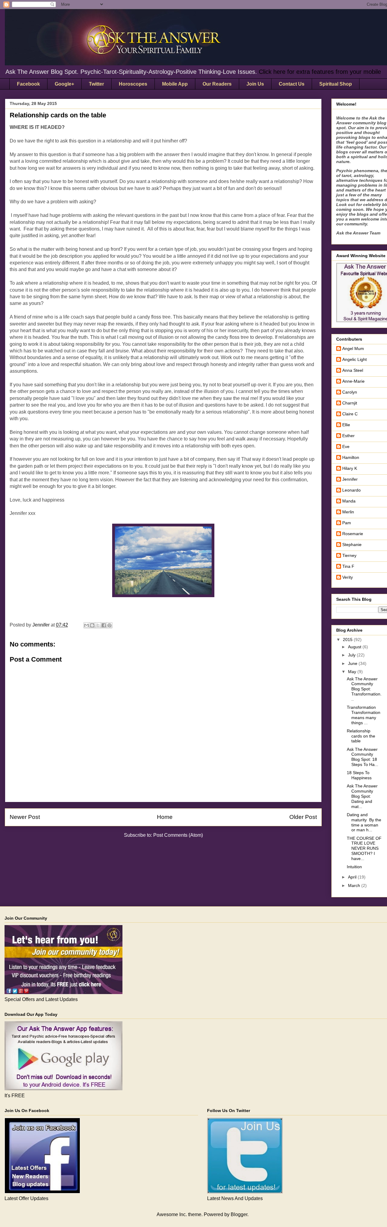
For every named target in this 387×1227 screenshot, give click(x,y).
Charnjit (349, 403)
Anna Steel (352, 370)
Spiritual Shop (335, 84)
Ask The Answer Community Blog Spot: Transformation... (364, 689)
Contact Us (291, 84)
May (352, 671)
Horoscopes (133, 84)
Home (165, 817)
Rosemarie (352, 533)
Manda (349, 501)
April (353, 877)
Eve (346, 446)
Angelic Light (354, 359)
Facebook (28, 84)
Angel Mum (353, 348)
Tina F (348, 566)
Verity (347, 577)
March (354, 885)
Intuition (354, 866)
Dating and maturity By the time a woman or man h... (364, 822)
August (355, 646)
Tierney (349, 555)
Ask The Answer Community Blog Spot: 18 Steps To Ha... (362, 757)
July (352, 655)
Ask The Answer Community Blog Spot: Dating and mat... (362, 796)
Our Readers (217, 84)
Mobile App (175, 84)
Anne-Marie (353, 381)
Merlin (348, 511)
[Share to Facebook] (104, 625)
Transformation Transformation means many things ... (363, 715)
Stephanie (352, 544)
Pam (346, 522)
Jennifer (350, 479)
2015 (348, 639)
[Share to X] (98, 625)
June (353, 663)
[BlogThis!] (92, 625)
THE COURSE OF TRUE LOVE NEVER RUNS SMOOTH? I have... (364, 848)
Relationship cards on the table (361, 736)
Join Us (255, 84)
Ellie (346, 424)
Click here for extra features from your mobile (320, 71)
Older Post (303, 817)
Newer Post (25, 817)
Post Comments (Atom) (178, 835)
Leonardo (351, 490)
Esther (348, 435)
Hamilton (350, 457)
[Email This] (86, 625)
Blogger (239, 1214)
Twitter (96, 84)
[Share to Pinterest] (109, 625)
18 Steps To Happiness (359, 775)
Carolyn (349, 392)
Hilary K (349, 468)
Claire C (350, 413)
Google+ (64, 84)
